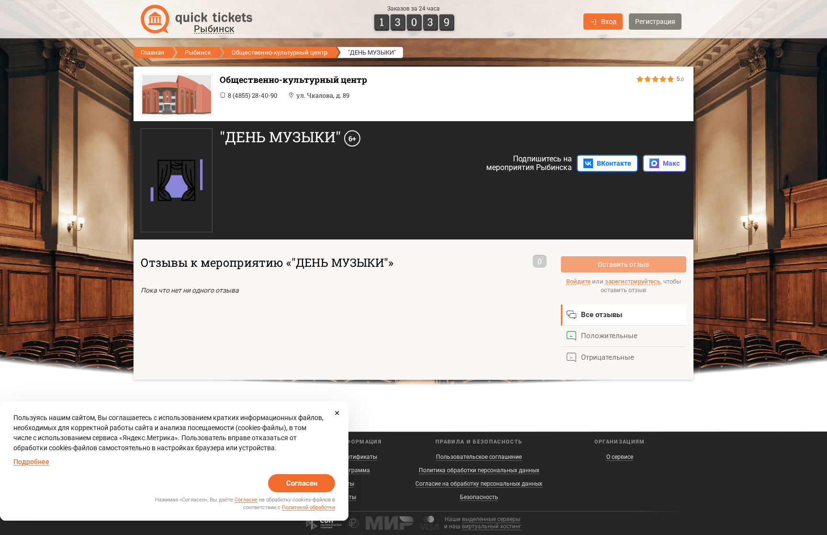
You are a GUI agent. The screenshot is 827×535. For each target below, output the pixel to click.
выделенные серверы (491, 519)
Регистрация (655, 21)
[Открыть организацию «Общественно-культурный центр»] (174, 95)
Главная (152, 52)
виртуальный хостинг (491, 526)
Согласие (246, 500)
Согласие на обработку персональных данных (478, 483)
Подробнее (31, 462)
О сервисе (619, 457)
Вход (608, 21)
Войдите (578, 281)
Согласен (301, 483)
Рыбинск (198, 52)
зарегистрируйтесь (632, 281)
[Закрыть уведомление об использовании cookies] (337, 413)
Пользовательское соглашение (479, 457)
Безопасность (479, 497)
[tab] (624, 315)
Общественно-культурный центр (279, 52)
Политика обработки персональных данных (479, 470)
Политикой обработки (308, 507)
